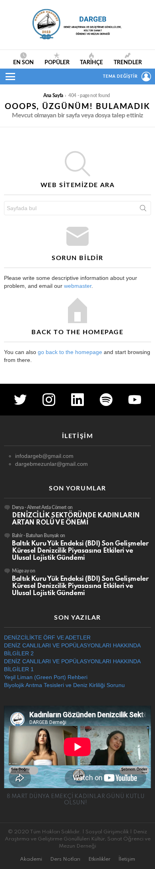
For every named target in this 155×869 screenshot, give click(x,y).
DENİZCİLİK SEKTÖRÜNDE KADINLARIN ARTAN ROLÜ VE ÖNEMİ (76, 519)
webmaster (77, 286)
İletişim (126, 859)
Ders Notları (65, 859)
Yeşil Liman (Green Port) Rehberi (45, 677)
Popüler (57, 62)
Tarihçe (91, 62)
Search (143, 209)
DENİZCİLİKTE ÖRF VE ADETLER (47, 637)
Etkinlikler (99, 859)
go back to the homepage (70, 352)
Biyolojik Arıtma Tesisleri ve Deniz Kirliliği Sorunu (64, 685)
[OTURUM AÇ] (146, 76)
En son (23, 62)
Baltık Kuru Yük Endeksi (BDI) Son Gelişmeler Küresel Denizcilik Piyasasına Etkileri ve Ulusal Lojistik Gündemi (80, 550)
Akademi (31, 859)
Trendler (128, 62)
